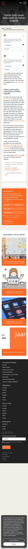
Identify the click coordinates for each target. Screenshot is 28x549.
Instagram (4, 395)
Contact (4, 429)
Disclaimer (4, 458)
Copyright (4, 460)
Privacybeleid (5, 454)
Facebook (4, 390)
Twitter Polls (18, 82)
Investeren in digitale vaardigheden (10, 381)
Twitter (5, 73)
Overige (4, 399)
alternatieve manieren (18, 120)
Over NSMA (4, 424)
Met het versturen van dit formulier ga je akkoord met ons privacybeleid (13, 216)
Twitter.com (6, 148)
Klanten (4, 426)
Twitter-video (17, 155)
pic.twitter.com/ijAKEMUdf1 (12, 170)
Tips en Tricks (8, 28)
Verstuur (6, 447)
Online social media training (8, 379)
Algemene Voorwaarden (7, 452)
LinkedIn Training (6, 367)
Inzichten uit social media (7, 369)
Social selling (5, 377)
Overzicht (4, 365)
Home (3, 28)
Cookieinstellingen (14, 540)
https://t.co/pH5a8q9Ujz (11, 168)
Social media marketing (7, 372)
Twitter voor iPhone (9, 145)
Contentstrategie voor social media (10, 374)
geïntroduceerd (7, 98)
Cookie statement (6, 456)
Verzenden (8, 221)
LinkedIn (4, 392)
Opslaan (14, 544)
